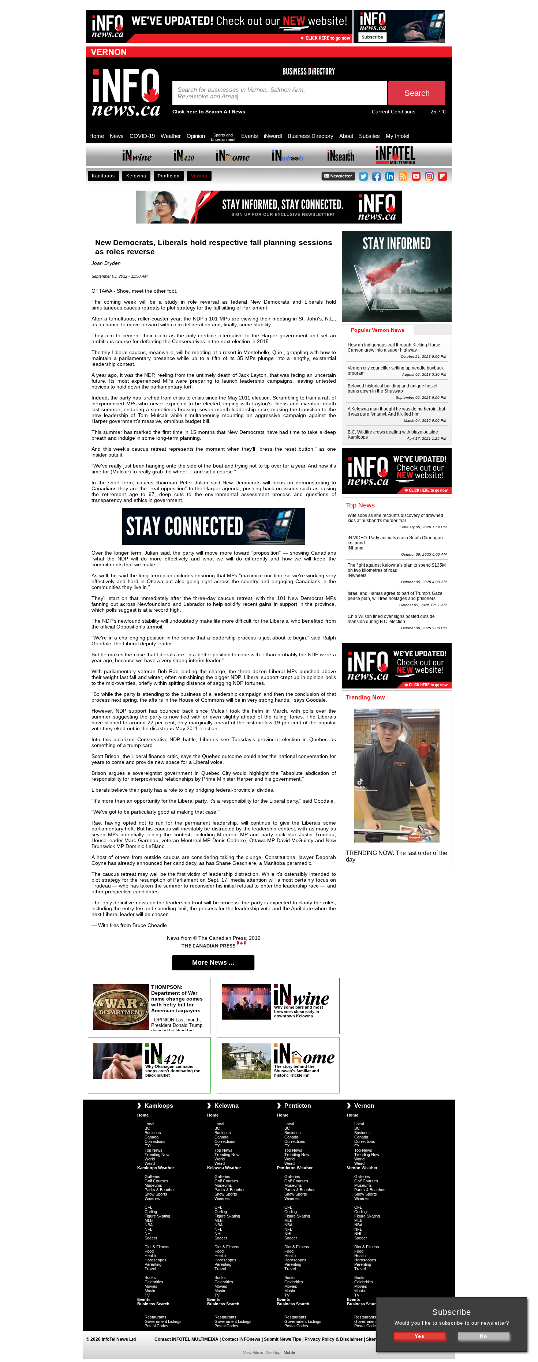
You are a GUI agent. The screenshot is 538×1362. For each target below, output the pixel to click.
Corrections (155, 1141)
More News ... (213, 962)
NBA (149, 1225)
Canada (151, 1137)
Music (150, 1290)
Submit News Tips (282, 1339)
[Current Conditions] (423, 113)
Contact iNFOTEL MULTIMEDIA (186, 1339)
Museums (153, 1185)
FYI (148, 1146)
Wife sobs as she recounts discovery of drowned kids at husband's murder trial (395, 518)
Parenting (153, 1264)
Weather (171, 136)
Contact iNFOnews (241, 1339)
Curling (151, 1211)
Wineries (152, 1198)
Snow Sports (156, 1194)
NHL (149, 1233)
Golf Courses (156, 1181)
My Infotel (397, 136)
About (346, 136)
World (150, 1159)
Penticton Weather (295, 1168)
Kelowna (136, 176)
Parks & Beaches (160, 1189)
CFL (148, 1207)
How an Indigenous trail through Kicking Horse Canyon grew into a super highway (394, 347)
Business (153, 1132)
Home (96, 136)
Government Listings (163, 1321)
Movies (151, 1286)
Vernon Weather (362, 1168)
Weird (150, 1163)
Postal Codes (156, 1326)
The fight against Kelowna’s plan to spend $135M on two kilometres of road (397, 568)
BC (147, 1128)
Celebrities (154, 1282)
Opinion (196, 136)
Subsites (369, 136)
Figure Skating (157, 1216)
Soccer (151, 1238)
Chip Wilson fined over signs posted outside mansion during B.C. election (391, 619)
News (117, 136)
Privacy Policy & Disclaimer (334, 1339)
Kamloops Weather (155, 1168)
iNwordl (273, 136)
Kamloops (103, 176)
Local (149, 1124)
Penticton (169, 176)
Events (249, 136)
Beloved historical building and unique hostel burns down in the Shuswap (392, 388)
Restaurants (156, 1317)
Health (150, 1255)
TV (147, 1295)
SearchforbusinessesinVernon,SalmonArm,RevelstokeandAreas (241, 93)
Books (150, 1277)
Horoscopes (156, 1260)
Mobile (289, 1352)
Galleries (152, 1176)
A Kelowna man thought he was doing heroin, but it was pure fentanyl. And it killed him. (396, 411)
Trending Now (157, 1154)
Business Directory (310, 136)
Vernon (199, 176)
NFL (148, 1229)
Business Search (153, 1304)
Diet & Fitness (157, 1247)
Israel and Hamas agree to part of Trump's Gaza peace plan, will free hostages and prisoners (395, 596)
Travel (150, 1269)
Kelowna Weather (224, 1168)
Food (149, 1251)
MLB (149, 1220)
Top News (153, 1150)
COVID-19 (142, 136)
